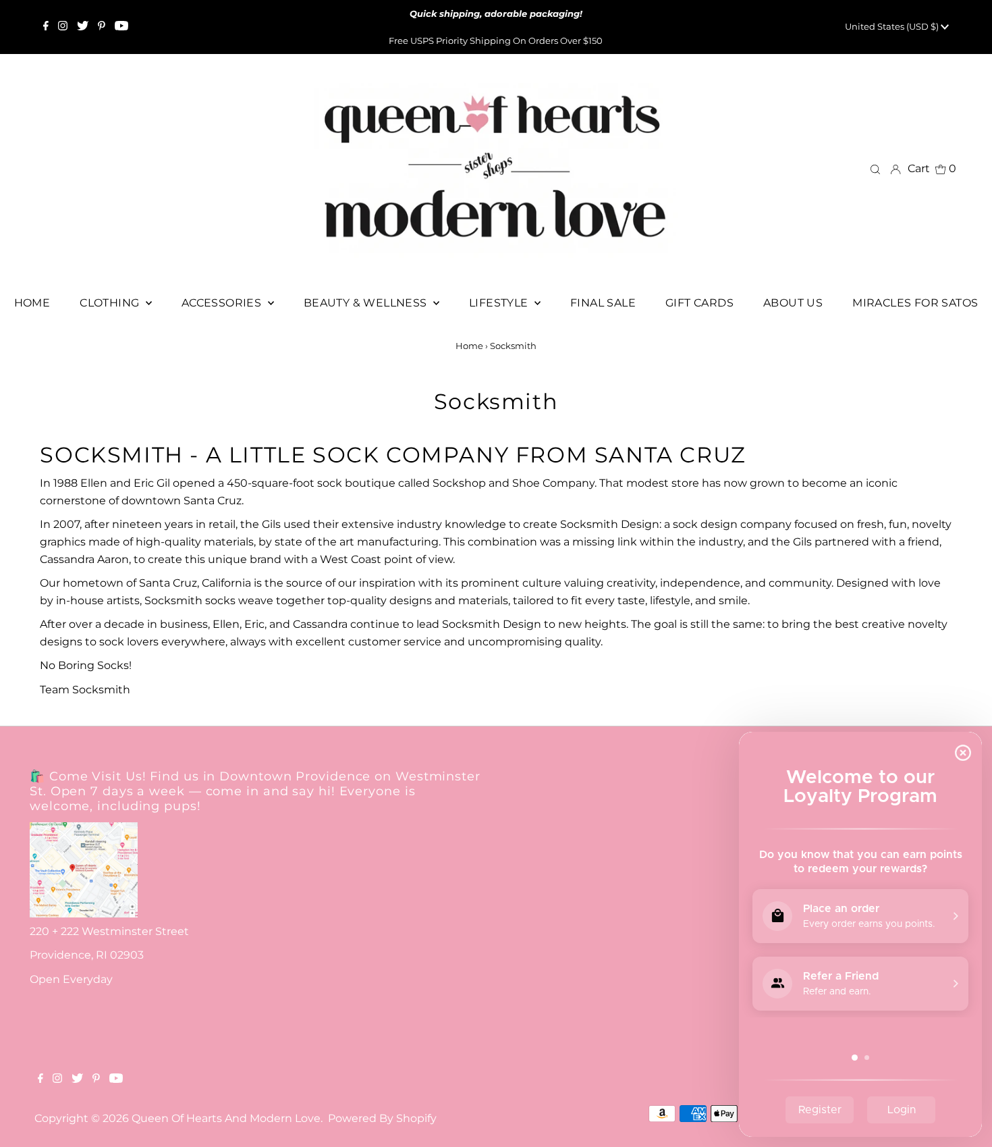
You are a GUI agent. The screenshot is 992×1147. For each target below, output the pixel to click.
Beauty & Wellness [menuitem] (367, 302)
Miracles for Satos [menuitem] (915, 302)
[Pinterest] (101, 27)
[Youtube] (121, 27)
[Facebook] (46, 27)
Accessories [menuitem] (223, 302)
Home (469, 345)
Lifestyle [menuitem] (500, 302)
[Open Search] (875, 169)
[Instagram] (63, 27)
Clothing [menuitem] (111, 302)
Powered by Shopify (382, 1118)
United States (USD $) (893, 26)
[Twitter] (83, 27)
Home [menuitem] (32, 302)
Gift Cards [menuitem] (699, 302)
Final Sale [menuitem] (603, 302)
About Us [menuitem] (793, 302)
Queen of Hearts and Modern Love (226, 1118)
